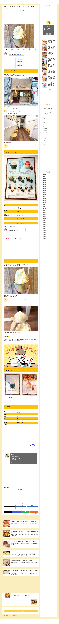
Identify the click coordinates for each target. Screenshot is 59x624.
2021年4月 (44, 234)
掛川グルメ (44, 158)
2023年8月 (44, 178)
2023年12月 (44, 174)
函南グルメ (44, 142)
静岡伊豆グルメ (45, 146)
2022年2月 (44, 214)
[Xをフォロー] (11, 462)
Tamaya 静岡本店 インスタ (21, 65)
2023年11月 (44, 176)
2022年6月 (44, 206)
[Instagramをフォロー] (12, 462)
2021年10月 (44, 222)
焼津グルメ (44, 152)
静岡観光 (44, 122)
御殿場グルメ (45, 144)
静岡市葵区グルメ (7, 487)
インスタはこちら (7, 403)
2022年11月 (44, 196)
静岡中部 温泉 (45, 164)
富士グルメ (44, 150)
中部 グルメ (45, 126)
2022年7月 (44, 204)
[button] (35, 49)
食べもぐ (19, 54)
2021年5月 (44, 232)
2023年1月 (44, 192)
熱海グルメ (44, 120)
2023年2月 (44, 190)
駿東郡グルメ (45, 140)
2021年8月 (44, 226)
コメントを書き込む (21, 611)
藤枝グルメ (44, 154)
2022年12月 (44, 194)
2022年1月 (44, 216)
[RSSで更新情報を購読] (15, 462)
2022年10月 (44, 198)
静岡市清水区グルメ (45, 132)
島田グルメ (44, 156)
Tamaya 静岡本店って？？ (21, 61)
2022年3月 (44, 212)
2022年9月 (44, 200)
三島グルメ (44, 136)
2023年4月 (44, 186)
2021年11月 (44, 220)
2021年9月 (44, 224)
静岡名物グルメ (45, 118)
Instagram (19, 424)
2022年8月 (44, 202)
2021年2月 (44, 238)
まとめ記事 (44, 138)
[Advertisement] (21, 18)
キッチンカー (45, 168)
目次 (18, 59)
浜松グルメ (44, 160)
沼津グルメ (44, 134)
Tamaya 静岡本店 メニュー (49, 109)
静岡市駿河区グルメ (45, 130)
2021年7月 (44, 228)
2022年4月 (44, 210)
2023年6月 (44, 182)
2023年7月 (44, 180)
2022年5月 (44, 208)
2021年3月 (44, 236)
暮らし (44, 124)
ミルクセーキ (19, 64)
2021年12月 (44, 218)
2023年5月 (44, 184)
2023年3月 (44, 188)
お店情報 (46, 113)
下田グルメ (44, 148)
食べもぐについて (45, 162)
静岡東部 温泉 (45, 166)
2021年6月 (44, 230)
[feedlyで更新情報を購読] (13, 462)
